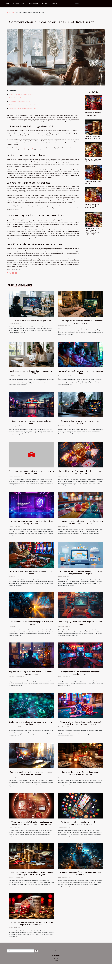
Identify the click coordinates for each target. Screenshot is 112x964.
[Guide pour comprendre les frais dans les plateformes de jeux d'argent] (31, 455)
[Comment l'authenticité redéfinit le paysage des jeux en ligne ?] (80, 354)
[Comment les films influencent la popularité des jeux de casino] (31, 605)
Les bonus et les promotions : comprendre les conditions (23, 105)
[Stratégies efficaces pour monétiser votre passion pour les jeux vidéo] (80, 655)
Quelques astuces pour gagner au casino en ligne (93, 137)
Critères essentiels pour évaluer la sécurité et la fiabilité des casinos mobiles (80, 823)
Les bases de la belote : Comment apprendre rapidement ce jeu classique (80, 773)
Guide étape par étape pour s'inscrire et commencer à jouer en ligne (80, 321)
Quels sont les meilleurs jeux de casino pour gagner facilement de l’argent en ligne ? (93, 231)
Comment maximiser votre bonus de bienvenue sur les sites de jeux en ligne (31, 773)
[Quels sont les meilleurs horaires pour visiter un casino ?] (31, 404)
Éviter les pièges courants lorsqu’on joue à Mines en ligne (80, 622)
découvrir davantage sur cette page (24, 148)
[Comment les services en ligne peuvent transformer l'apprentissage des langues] (80, 555)
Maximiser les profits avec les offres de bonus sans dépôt (31, 572)
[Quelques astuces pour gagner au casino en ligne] (93, 127)
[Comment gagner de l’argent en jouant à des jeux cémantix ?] (80, 856)
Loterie (44, 4)
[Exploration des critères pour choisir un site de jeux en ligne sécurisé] (31, 505)
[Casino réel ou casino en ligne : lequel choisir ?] (93, 150)
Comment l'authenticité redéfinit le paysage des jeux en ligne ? (81, 372)
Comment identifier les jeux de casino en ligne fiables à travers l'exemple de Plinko (81, 522)
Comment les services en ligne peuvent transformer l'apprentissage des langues (80, 572)
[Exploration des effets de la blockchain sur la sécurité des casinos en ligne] (31, 705)
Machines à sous (18, 4)
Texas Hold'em (33, 4)
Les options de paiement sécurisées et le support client (22, 108)
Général (54, 4)
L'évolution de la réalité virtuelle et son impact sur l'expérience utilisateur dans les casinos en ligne (31, 823)
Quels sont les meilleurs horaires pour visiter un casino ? (31, 422)
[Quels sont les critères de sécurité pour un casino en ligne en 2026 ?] (31, 354)
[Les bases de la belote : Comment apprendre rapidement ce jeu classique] (80, 755)
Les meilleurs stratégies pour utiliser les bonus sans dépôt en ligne (80, 472)
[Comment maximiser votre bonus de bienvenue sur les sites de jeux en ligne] (31, 755)
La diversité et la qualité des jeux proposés (19, 101)
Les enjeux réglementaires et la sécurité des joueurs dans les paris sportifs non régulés (31, 873)
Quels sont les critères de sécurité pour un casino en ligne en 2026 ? (31, 372)
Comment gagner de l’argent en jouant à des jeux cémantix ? (80, 873)
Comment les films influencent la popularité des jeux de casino (31, 622)
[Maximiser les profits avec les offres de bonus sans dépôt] (31, 555)
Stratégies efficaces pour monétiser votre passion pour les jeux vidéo (80, 672)
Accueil (8, 12)
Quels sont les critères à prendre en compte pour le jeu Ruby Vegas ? (93, 113)
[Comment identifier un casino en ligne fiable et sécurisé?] (80, 404)
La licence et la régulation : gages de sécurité (20, 94)
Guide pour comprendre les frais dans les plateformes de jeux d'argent (31, 472)
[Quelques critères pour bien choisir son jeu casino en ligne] (93, 195)
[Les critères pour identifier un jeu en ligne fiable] (31, 304)
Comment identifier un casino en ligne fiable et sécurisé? (80, 422)
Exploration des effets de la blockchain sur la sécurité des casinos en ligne (31, 723)
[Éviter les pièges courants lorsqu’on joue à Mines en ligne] (80, 605)
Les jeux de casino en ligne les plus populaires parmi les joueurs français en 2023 (31, 923)
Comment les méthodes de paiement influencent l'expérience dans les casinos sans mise (80, 723)
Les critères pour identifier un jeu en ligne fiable (31, 320)
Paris (7, 4)
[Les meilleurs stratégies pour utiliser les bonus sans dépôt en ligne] (80, 455)
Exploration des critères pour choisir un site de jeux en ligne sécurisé (31, 522)
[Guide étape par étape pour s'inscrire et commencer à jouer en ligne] (80, 304)
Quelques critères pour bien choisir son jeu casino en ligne (92, 205)
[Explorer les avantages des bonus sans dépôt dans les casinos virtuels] (31, 655)
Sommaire (12, 90)
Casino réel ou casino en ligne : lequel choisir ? (93, 160)
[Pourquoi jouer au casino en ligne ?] (93, 172)
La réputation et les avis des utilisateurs (19, 98)
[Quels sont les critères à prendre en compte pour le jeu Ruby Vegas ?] (93, 103)
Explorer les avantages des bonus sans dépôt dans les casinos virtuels (31, 672)
